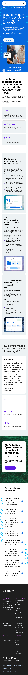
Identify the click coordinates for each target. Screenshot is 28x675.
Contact (17, 640)
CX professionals (19, 623)
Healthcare (5, 623)
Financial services (7, 625)
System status (6, 653)
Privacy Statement (7, 665)
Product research (19, 627)
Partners (17, 651)
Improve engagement (8, 605)
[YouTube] (15, 658)
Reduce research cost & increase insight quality (8, 609)
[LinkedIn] (12, 658)
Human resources (19, 632)
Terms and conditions (17, 665)
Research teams (18, 625)
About (16, 638)
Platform (17, 642)
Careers (17, 644)
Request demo (9, 40)
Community (5, 638)
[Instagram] (3, 658)
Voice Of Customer (19, 600)
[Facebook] (6, 658)
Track (5, 166)
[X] (9, 658)
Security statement (7, 668)
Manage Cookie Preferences (9, 671)
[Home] (6, 3)
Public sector (6, 627)
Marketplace (18, 646)
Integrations (18, 649)
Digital (16, 630)
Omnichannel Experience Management (18, 604)
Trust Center (18, 653)
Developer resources (7, 647)
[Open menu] (23, 3)
